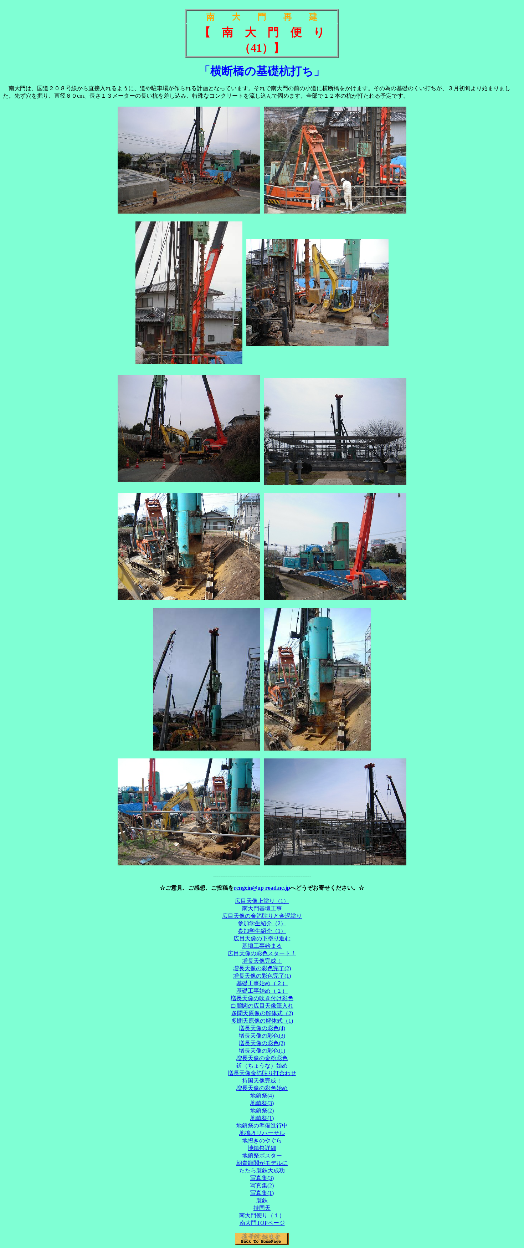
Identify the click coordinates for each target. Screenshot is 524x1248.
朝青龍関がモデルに (262, 1163)
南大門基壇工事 (262, 908)
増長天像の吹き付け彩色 (262, 998)
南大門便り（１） (262, 1215)
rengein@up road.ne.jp (262, 888)
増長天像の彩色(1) (262, 1051)
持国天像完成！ (262, 1081)
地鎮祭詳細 (262, 1148)
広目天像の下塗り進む (262, 938)
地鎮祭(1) (262, 1118)
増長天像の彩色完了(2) (262, 968)
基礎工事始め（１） (262, 991)
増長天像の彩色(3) (262, 1036)
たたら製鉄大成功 (262, 1170)
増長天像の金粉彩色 (262, 1058)
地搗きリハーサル (262, 1133)
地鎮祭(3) (262, 1103)
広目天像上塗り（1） (262, 901)
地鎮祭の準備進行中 (262, 1125)
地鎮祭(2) (262, 1111)
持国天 (262, 1208)
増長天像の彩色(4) (262, 1028)
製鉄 (262, 1200)
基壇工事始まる (262, 946)
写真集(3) (262, 1178)
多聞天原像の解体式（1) (262, 1021)
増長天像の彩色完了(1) (262, 976)
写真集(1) (262, 1193)
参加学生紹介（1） (262, 931)
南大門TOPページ (262, 1223)
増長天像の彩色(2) (262, 1043)
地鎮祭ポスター (262, 1155)
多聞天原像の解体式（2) (262, 1013)
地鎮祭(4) (262, 1096)
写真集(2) (262, 1185)
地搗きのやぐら (262, 1140)
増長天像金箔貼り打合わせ (262, 1073)
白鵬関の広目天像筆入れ (262, 1006)
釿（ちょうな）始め (262, 1066)
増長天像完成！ (262, 961)
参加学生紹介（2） (262, 923)
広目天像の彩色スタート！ (262, 953)
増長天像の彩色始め (262, 1088)
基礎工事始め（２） (262, 983)
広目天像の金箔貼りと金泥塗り (262, 916)
